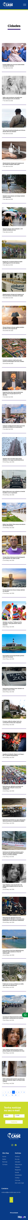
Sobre (4, 1159)
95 (12, 1095)
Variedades (18, 1175)
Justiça (17, 1177)
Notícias (4, 1162)
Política (17, 1156)
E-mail (17, 1115)
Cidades (17, 1167)
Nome (6, 1115)
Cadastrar (14, 1122)
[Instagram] (12, 1145)
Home (4, 1156)
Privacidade (14, 1212)
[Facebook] (16, 1145)
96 (15, 1095)
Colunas (17, 1180)
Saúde (17, 1172)
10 (6, 1095)
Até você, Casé (19, 1183)
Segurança (18, 1164)
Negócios (18, 1170)
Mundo (17, 1159)
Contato (4, 1164)
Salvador (17, 1162)
